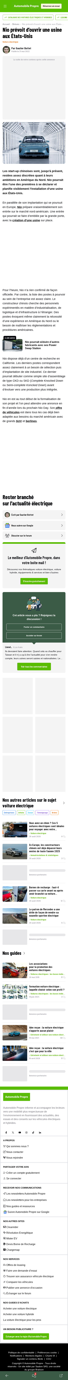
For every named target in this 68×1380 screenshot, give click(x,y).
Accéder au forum (34, 635)
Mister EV (11, 1238)
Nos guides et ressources (20, 1206)
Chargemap (13, 1250)
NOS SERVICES (11, 1259)
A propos (9, 1140)
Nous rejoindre (14, 1157)
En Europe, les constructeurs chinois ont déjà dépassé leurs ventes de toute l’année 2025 (45, 848)
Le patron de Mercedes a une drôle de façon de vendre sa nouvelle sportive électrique (44, 912)
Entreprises (9, 812)
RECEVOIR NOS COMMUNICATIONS (22, 1187)
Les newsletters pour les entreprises (26, 1200)
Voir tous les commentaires (34, 666)
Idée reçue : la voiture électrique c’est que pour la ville (46, 1049)
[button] (34, 658)
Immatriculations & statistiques (44, 855)
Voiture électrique (10, 41)
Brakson (39, 1369)
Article (21, 812)
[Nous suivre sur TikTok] (33, 1132)
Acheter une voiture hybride (18, 1314)
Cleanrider (12, 1227)
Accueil (6, 24)
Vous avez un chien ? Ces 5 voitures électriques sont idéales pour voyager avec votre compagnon (46, 826)
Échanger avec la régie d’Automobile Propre (26, 1336)
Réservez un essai (51, 6)
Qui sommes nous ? (17, 1146)
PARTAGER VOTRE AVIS (16, 1167)
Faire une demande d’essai (21, 1270)
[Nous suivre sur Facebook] (6, 1132)
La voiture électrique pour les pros (22, 1320)
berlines (31, 421)
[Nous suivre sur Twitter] (12, 1132)
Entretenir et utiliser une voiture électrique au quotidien (48, 1034)
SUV (19, 421)
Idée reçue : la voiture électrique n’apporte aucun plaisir (46, 1029)
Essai (30, 812)
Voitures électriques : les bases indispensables (48, 974)
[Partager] (61, 1375)
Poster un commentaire (34, 627)
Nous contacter (14, 1152)
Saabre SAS (41, 1366)
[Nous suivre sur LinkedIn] (40, 1132)
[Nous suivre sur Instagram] (26, 1132)
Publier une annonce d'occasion (24, 1287)
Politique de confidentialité (21, 1352)
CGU (48, 1359)
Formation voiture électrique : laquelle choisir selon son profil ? (47, 988)
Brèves (15, 24)
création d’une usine (26, 220)
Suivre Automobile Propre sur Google (28, 1212)
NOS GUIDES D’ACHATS (16, 1302)
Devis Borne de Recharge (20, 1244)
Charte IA (50, 1355)
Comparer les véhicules (19, 1282)
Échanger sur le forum (18, 1293)
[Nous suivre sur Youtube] (19, 1132)
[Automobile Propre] (26, 6)
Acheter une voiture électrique (20, 1308)
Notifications (16, 1355)
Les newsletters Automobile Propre (25, 1193)
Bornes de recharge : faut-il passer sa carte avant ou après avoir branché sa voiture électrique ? (46, 890)
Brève (54, 812)
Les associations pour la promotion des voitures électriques (40, 967)
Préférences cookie (47, 1352)
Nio (19, 207)
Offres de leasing (15, 1265)
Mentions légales (33, 1355)
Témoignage (42, 812)
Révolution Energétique (19, 1232)
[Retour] (7, 1375)
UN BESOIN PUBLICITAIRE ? (18, 1329)
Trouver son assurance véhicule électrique (30, 1276)
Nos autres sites (13, 1221)
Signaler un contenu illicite (30, 1359)
